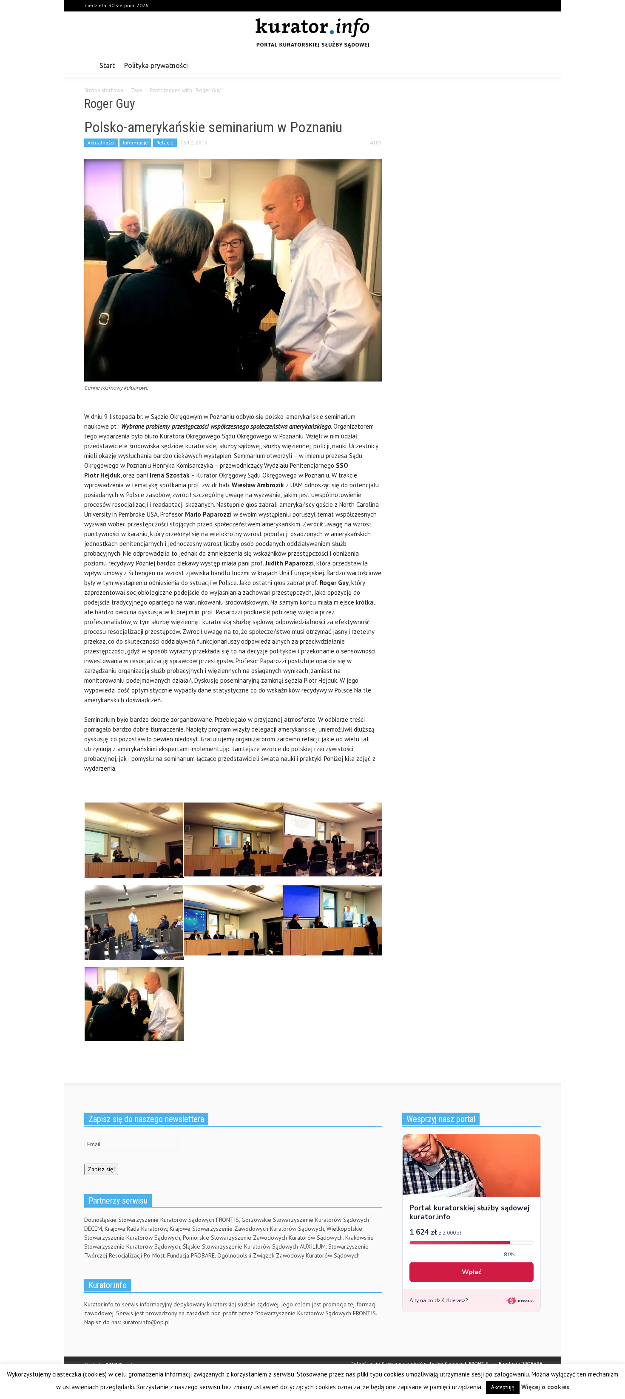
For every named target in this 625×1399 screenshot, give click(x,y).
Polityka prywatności (156, 65)
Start (107, 65)
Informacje (135, 142)
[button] (532, 65)
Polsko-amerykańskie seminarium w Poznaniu (213, 127)
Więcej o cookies (545, 1387)
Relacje (164, 142)
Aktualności (101, 142)
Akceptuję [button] (502, 1387)
